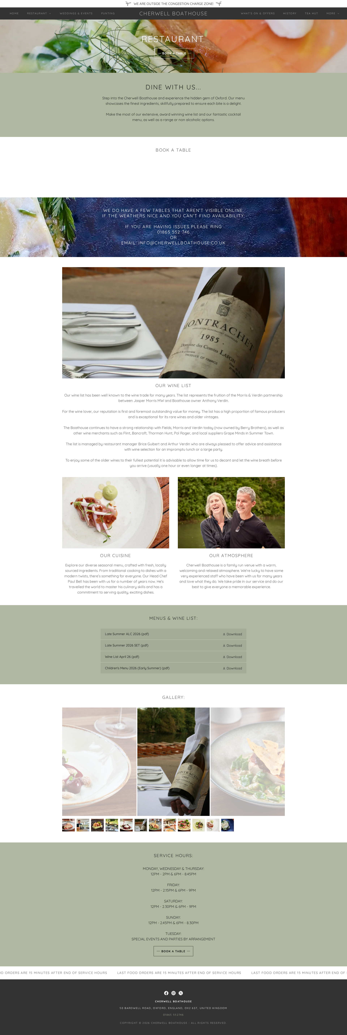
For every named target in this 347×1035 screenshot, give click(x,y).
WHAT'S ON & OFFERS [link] (258, 13)
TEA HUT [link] (311, 13)
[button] (38, 13)
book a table (173, 951)
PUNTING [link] (108, 13)
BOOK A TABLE (174, 53)
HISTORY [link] (290, 13)
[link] (173, 14)
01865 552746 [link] (173, 1014)
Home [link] (14, 13)
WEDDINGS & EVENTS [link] (76, 13)
